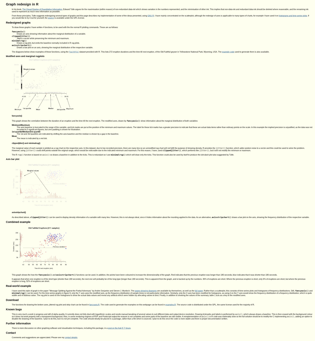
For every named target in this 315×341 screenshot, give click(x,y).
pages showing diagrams (146, 291)
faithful (74, 52)
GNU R (151, 16)
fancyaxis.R (94, 305)
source (51, 18)
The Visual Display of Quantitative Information (42, 9)
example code (228, 52)
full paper (199, 291)
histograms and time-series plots (293, 16)
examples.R (170, 305)
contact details (71, 337)
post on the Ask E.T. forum (119, 328)
